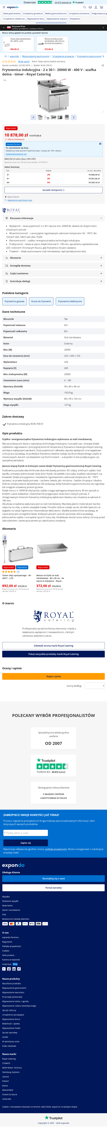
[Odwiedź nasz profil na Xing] (19, 969)
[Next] (74, 117)
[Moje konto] (96, 7)
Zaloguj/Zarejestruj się (16, 154)
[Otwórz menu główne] (4, 7)
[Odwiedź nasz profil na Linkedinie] (14, 969)
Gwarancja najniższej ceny (20, 200)
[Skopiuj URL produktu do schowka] (103, 65)
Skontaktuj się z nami (53, 878)
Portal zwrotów (53, 887)
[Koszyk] (101, 7)
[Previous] (33, 117)
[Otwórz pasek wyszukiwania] (84, 7)
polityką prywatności (56, 849)
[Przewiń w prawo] (100, 27)
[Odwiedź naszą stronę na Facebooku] (9, 969)
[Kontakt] (90, 7)
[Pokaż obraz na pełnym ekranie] (103, 112)
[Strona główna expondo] (5, 56)
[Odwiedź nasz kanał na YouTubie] (4, 969)
